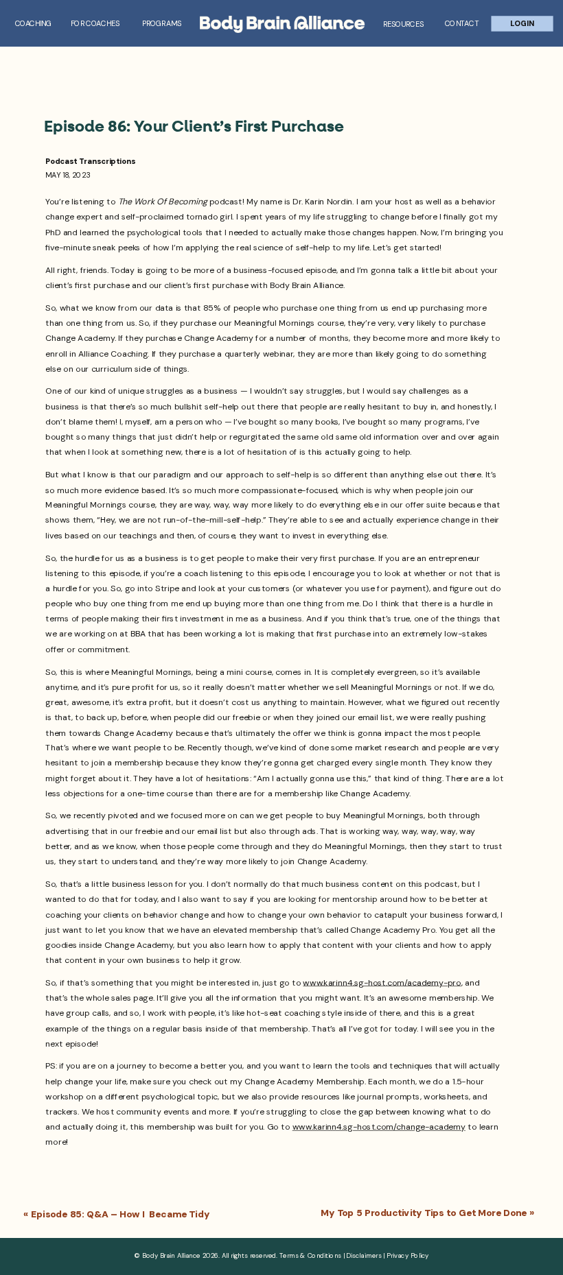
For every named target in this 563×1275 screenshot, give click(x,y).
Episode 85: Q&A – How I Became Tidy (120, 1214)
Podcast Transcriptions (90, 161)
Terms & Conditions (310, 1255)
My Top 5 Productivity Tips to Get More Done (424, 1213)
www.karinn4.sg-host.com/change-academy (379, 1126)
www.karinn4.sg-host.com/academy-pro (382, 982)
